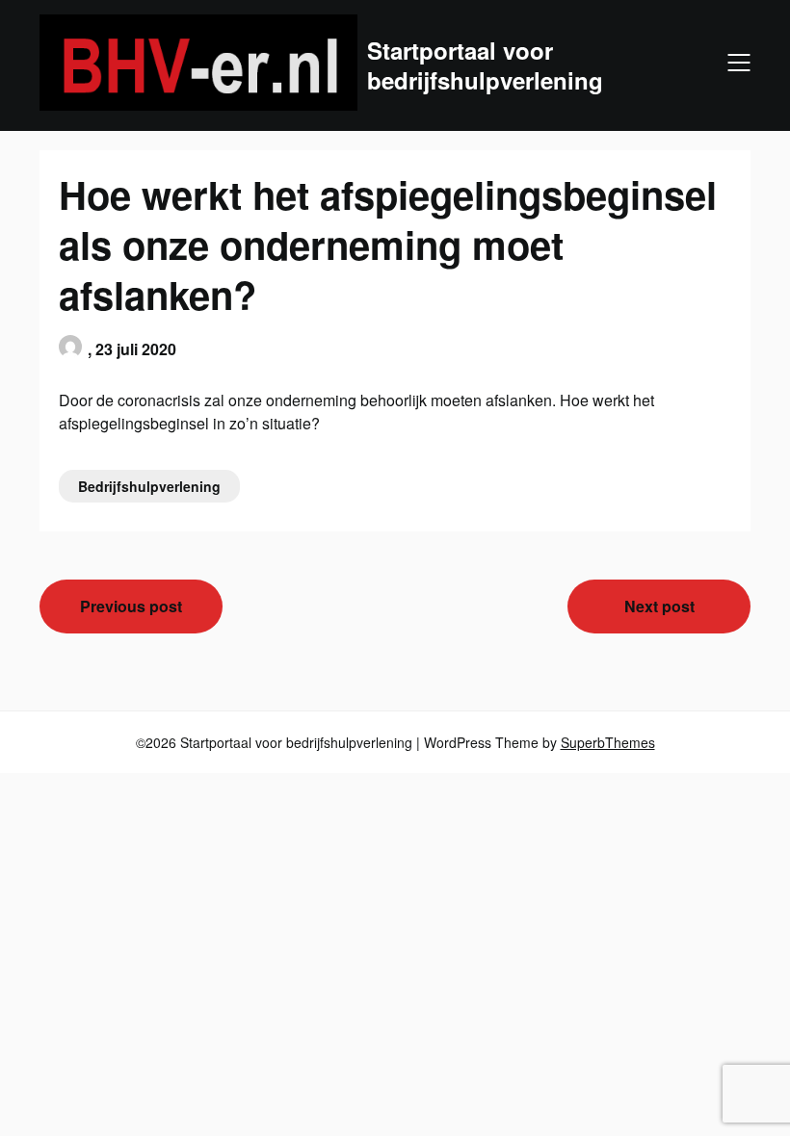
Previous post (131, 606)
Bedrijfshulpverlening (149, 486)
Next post (659, 606)
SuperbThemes (608, 742)
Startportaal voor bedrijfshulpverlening (485, 65)
